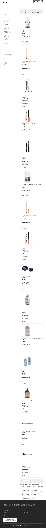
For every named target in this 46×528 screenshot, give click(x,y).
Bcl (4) (5, 44)
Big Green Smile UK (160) (8, 55)
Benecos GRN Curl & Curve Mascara (28, 123)
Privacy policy (5, 512)
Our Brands (26, 514)
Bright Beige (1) (7, 62)
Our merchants (26, 512)
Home (4, 5)
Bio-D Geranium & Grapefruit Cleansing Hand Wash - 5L (32, 338)
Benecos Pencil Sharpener (26, 276)
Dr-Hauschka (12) (7, 32)
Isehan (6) (6, 40)
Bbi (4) (5, 43)
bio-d (23, 31)
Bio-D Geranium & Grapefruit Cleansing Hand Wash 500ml (31, 307)
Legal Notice (5, 515)
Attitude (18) (6, 27)
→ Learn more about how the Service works (10, 506)
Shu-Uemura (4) (7, 46)
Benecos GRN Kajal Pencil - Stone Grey (29, 61)
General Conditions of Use (7, 510)
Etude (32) (6, 21)
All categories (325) (6, 14)
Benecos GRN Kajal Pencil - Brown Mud (29, 215)
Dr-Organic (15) (7, 29)
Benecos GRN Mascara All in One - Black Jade (30, 245)
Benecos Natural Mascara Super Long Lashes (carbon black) (31, 92)
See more (4, 47)
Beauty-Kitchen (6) (7, 38)
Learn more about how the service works (29, 498)
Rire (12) (5, 33)
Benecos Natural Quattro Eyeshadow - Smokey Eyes (31, 184)
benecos (23, 62)
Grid (34, 12)
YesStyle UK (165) (7, 54)
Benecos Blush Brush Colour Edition (28, 461)
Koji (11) (5, 35)
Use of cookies (5, 514)
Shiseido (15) (6, 31)
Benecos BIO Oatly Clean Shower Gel (28, 400)
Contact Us (25, 515)
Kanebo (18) (6, 28)
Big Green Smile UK (26, 38)
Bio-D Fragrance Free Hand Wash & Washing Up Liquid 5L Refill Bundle (32, 369)
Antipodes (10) (6, 36)
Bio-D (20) (6, 25)
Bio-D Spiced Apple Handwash (27, 30)
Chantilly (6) (6, 39)
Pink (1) (5, 64)
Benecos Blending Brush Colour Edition (29, 431)
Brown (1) (6, 63)
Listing (39, 12)
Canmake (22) (6, 24)
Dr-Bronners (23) (7, 23)
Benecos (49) (6, 20)
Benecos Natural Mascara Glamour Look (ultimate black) (32, 154)
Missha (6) (6, 42)
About (25, 510)
